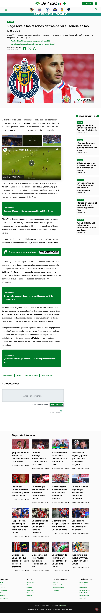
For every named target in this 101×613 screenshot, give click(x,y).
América (80, 180)
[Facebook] (96, 3)
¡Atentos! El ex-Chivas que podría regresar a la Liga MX (30, 41)
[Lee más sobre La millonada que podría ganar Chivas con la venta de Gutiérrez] (40, 512)
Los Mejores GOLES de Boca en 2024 (23, 150)
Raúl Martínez (47, 375)
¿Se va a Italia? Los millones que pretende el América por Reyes (86, 226)
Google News (30, 590)
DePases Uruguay (84, 595)
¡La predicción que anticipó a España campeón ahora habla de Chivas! (20, 527)
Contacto (55, 582)
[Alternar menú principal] (5, 10)
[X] (29, 48)
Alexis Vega (7, 375)
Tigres (1, 593)
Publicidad (56, 590)
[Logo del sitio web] (46, 3)
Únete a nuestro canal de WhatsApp (49, 14)
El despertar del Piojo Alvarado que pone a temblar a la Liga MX (40, 561)
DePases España (83, 582)
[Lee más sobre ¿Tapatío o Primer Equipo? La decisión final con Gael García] (20, 444)
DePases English (83, 593)
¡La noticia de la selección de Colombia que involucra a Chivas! (32, 44)
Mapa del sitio (30, 593)
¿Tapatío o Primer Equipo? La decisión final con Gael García (87, 127)
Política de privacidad (58, 587)
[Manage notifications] (96, 609)
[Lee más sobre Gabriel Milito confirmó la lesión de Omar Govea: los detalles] (80, 512)
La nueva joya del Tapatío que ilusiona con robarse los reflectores (80, 493)
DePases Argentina (84, 590)
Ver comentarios (49, 252)
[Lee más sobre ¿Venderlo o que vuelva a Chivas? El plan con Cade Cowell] (80, 547)
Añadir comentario (56, 404)
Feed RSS (29, 595)
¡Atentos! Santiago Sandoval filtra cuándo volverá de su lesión (87, 146)
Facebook (29, 587)
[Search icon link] (96, 10)
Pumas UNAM (3, 590)
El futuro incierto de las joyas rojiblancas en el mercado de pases (86, 166)
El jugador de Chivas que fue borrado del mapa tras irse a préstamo (20, 561)
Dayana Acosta (15, 48)
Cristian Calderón (31, 375)
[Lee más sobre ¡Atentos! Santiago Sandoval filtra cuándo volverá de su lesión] (40, 444)
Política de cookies (58, 585)
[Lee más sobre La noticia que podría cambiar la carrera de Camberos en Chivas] (40, 478)
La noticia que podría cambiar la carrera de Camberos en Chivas (40, 493)
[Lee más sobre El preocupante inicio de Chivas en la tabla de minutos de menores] (60, 478)
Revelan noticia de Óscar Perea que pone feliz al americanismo (85, 186)
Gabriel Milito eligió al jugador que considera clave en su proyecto (79, 458)
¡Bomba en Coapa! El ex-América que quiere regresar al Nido (87, 206)
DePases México (83, 585)
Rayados (2, 595)
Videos (28, 585)
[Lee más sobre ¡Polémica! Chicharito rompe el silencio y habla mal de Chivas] (20, 478)
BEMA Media (82, 598)
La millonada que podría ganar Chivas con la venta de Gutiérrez (40, 527)
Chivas (10, 22)
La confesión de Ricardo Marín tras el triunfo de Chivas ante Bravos (59, 561)
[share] (57, 149)
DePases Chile (83, 587)
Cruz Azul (2, 587)
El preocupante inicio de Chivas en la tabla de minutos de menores (59, 493)
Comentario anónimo (41, 404)
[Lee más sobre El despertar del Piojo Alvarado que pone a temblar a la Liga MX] (40, 547)
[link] (5, 150)
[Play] (53, 140)
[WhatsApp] (34, 48)
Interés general (4, 598)
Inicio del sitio (30, 582)
